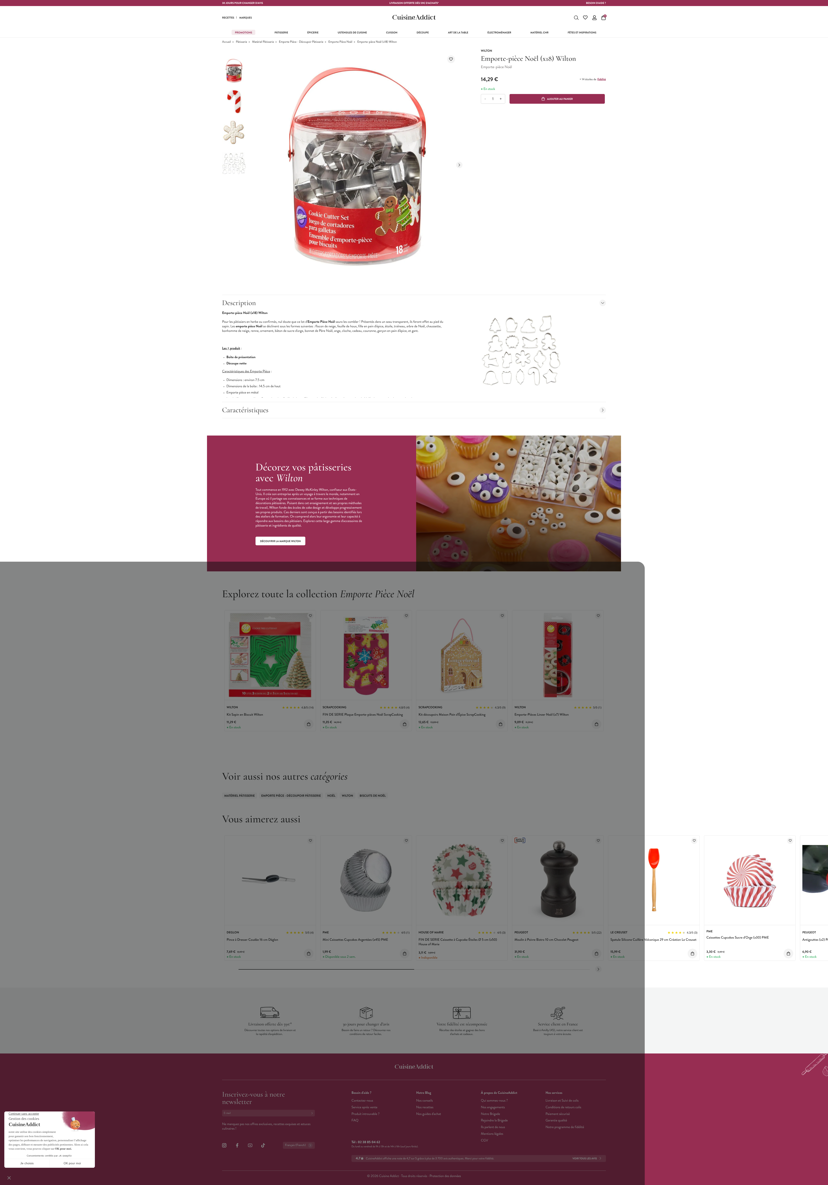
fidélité (601, 79)
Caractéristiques (245, 410)
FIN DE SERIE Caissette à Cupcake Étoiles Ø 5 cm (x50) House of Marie (458, 942)
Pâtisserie (241, 42)
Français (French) (295, 1145)
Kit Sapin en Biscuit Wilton (245, 714)
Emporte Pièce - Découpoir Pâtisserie (301, 42)
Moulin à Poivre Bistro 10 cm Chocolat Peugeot (546, 939)
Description (239, 302)
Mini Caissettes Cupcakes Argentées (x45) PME (355, 939)
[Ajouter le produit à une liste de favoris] (451, 59)
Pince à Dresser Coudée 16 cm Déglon (252, 939)
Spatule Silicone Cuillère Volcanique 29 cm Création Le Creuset (653, 939)
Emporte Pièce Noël (340, 42)
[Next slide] (459, 165)
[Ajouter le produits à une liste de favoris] (310, 616)
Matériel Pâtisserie (263, 42)
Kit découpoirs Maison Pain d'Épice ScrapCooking (452, 714)
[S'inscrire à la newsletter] (313, 1113)
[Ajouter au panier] (309, 724)
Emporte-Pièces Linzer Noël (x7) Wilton (541, 714)
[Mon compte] (594, 17)
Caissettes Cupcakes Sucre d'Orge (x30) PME (737, 937)
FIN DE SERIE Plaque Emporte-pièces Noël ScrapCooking (363, 714)
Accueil (226, 42)
